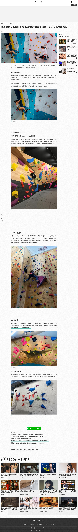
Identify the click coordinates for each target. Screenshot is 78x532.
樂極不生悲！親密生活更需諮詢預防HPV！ (21, 438)
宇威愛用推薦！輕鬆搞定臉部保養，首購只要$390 (29, 508)
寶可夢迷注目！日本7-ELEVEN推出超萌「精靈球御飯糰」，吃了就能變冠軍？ (30, 441)
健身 (29, 449)
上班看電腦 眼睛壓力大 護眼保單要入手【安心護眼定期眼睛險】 (68, 475)
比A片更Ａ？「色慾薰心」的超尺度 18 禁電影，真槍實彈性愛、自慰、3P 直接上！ (72, 55)
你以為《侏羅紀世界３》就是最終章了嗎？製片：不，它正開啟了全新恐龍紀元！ (9, 509)
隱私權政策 (32, 524)
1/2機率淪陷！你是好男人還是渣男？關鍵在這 (48, 475)
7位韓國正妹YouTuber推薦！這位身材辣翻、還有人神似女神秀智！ (27, 436)
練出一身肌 (19, 449)
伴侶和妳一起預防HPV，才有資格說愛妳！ (67, 491)
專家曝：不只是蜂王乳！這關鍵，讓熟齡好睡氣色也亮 (24, 443)
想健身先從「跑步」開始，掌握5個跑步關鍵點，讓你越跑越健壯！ (38, 143)
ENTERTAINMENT (14, 5)
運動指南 (13, 449)
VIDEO (67, 5)
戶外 (33, 449)
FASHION (3, 5)
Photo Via (14, 121)
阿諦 (2, 31)
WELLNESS (26, 5)
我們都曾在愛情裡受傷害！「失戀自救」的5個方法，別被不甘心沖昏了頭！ (48, 492)
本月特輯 (74, 5)
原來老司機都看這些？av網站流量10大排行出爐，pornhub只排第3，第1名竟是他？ (72, 62)
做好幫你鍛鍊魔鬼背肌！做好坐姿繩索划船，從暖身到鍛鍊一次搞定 (67, 508)
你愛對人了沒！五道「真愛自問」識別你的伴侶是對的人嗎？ (71, 48)
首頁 (2, 23)
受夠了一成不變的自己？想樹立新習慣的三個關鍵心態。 (9, 475)
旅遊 (11, 23)
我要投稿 (52, 524)
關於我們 (25, 524)
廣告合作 (46, 524)
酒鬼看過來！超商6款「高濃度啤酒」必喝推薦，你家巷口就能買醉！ (27, 434)
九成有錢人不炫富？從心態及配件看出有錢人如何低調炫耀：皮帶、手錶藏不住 (29, 475)
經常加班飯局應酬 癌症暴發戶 (46, 508)
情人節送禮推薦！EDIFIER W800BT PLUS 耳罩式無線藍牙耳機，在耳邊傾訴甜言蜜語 (72, 70)
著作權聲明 (39, 524)
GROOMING (37, 5)
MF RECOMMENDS (15, 459)
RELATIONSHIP (48, 5)
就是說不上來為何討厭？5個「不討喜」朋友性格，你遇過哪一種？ (72, 40)
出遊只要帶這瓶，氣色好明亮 (27, 491)
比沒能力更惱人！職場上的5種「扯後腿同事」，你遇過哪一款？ (10, 491)
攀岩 (25, 449)
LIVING (59, 5)
